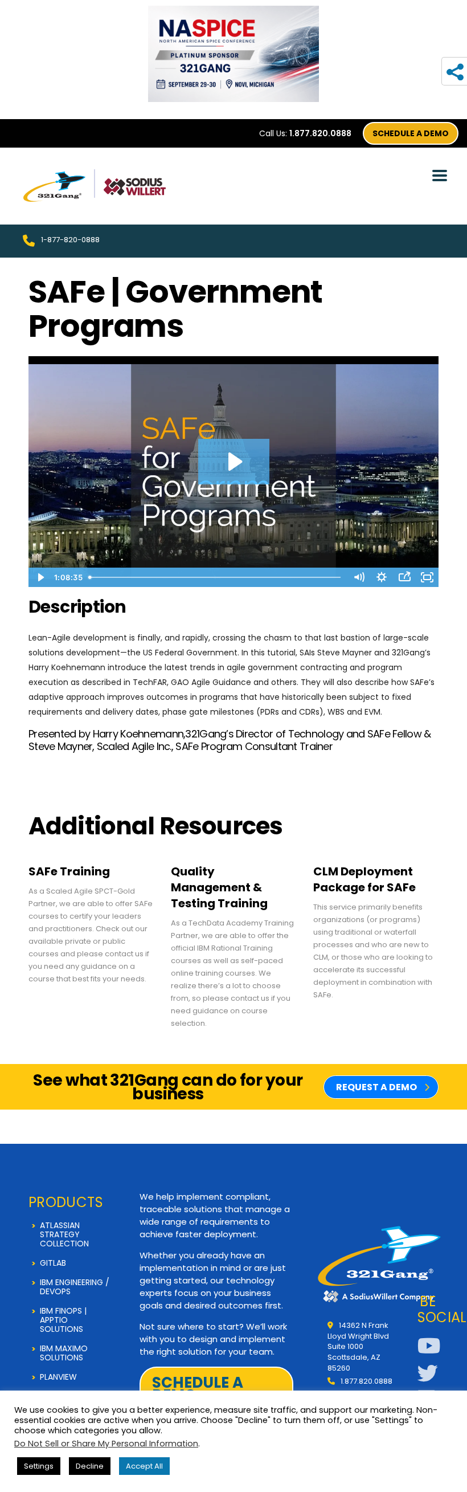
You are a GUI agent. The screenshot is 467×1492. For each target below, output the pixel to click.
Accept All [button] (144, 1466)
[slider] (216, 577)
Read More (91, 917)
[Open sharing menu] (404, 577)
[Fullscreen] (427, 577)
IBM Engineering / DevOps (74, 1287)
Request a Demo (376, 1087)
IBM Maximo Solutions (64, 1353)
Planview (58, 1376)
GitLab (53, 1262)
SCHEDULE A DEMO (410, 133)
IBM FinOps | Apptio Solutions (63, 1320)
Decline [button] (90, 1466)
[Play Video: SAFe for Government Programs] (233, 461)
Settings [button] (39, 1466)
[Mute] (358, 577)
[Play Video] (39, 577)
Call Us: (305, 133)
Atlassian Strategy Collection (64, 1234)
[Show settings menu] (381, 577)
